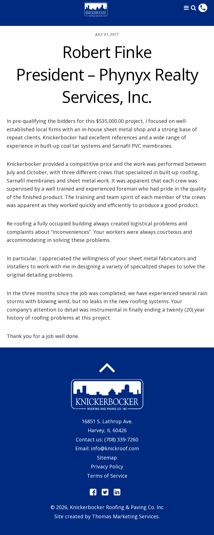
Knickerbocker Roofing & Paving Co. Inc (117, 507)
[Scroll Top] (107, 367)
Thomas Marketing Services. (126, 516)
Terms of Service (107, 475)
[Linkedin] (117, 492)
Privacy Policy (107, 466)
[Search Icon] (193, 8)
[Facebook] (93, 492)
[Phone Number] (202, 8)
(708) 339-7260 (121, 439)
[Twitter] (105, 492)
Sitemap (107, 457)
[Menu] (186, 7)
